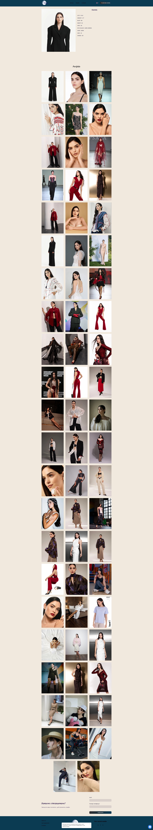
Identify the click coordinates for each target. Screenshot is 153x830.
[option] (97, 3)
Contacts (84, 3)
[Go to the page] (45, 3)
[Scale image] (53, 86)
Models (77, 3)
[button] (105, 3)
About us (44, 820)
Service (71, 3)
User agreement (45, 823)
